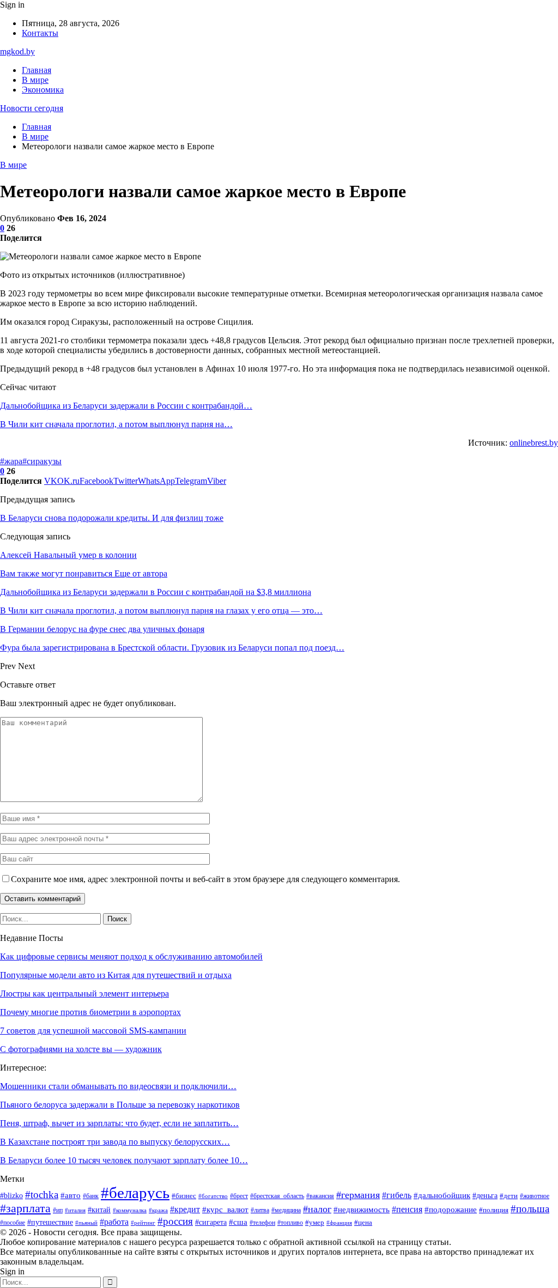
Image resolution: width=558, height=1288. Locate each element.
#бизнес (184, 1196)
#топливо (290, 1222)
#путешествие (50, 1222)
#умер (314, 1222)
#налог (317, 1209)
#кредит (185, 1209)
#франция (339, 1223)
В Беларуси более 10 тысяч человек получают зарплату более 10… (124, 1160)
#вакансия (320, 1196)
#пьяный (86, 1223)
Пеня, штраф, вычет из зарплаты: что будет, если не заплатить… (119, 1123)
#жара (11, 461)
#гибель (396, 1195)
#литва (260, 1210)
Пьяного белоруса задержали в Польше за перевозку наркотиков (120, 1104)
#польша (530, 1208)
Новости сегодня (31, 108)
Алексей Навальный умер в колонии (68, 555)
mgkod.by (17, 51)
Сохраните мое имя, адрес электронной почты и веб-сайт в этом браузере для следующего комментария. (205, 879)
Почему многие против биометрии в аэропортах (90, 1012)
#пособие (12, 1222)
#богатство (213, 1196)
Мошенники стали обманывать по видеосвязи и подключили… (118, 1086)
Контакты (40, 33)
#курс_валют (225, 1209)
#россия (175, 1221)
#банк (91, 1196)
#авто (70, 1195)
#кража (158, 1210)
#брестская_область (277, 1196)
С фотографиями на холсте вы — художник (81, 1049)
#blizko (11, 1196)
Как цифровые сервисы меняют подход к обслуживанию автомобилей (131, 956)
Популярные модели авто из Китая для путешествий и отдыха (116, 975)
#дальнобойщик (442, 1195)
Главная (36, 70)
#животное (534, 1196)
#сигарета (211, 1222)
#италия (75, 1210)
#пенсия (407, 1209)
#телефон (262, 1222)
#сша (238, 1222)
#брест (239, 1196)
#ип (58, 1210)
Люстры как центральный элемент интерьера (84, 993)
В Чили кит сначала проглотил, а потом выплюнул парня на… (116, 424)
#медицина (286, 1210)
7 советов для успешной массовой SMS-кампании (93, 1030)
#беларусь (135, 1192)
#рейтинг (143, 1222)
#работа (114, 1221)
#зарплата (25, 1208)
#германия (358, 1194)
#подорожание (450, 1209)
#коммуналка (130, 1210)
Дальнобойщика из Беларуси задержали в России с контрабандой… (126, 405)
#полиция (493, 1210)
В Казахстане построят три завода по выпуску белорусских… (115, 1141)
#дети (509, 1196)
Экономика (43, 89)
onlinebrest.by (534, 442)
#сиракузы (42, 461)
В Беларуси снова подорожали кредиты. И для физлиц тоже (111, 518)
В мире (35, 79)
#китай (99, 1209)
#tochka (41, 1194)
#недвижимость (361, 1209)
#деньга (485, 1195)
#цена (363, 1222)
